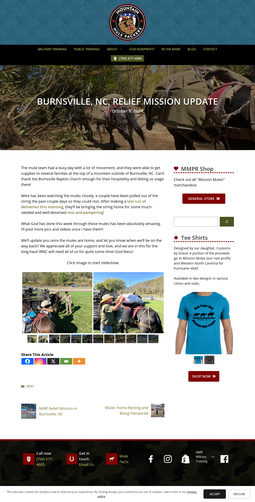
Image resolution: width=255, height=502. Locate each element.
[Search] (227, 222)
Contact (210, 49)
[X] (53, 361)
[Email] (66, 361)
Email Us (86, 464)
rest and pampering (85, 212)
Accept (215, 494)
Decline (239, 494)
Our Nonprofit (141, 49)
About (112, 49)
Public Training (87, 49)
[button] (121, 49)
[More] (79, 361)
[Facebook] (27, 361)
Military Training (52, 49)
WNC (30, 386)
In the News (171, 49)
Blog (192, 49)
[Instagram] (40, 361)
